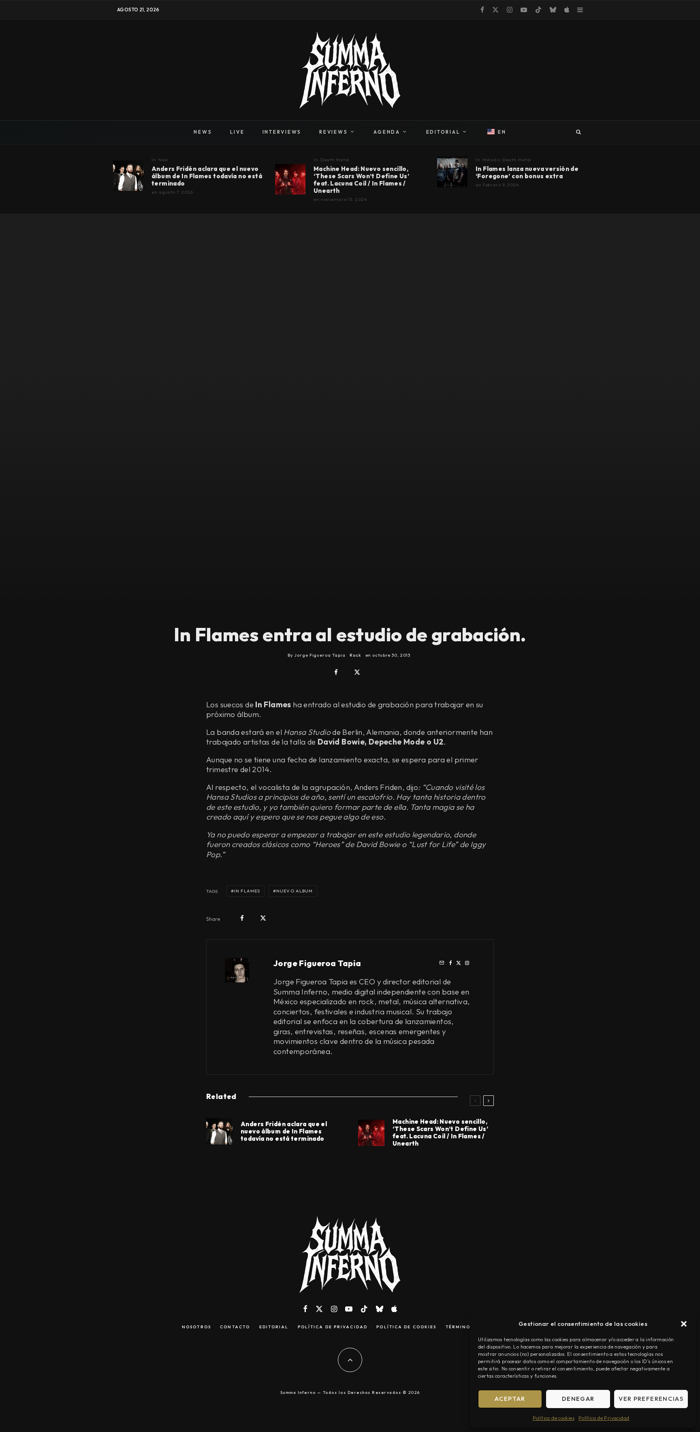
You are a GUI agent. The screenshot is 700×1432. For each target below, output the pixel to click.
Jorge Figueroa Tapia (317, 963)
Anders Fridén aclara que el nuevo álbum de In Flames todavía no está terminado (207, 176)
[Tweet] (357, 672)
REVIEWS (333, 132)
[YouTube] (523, 9)
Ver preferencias (651, 1398)
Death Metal (335, 159)
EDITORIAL (443, 132)
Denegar (578, 1398)
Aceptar (510, 1398)
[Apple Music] (566, 9)
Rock (355, 655)
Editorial (274, 1327)
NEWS (203, 132)
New (163, 159)
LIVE (237, 132)
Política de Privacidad (603, 1418)
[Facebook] (482, 9)
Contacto (235, 1327)
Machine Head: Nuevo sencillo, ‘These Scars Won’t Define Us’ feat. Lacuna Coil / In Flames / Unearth (361, 179)
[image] (128, 175)
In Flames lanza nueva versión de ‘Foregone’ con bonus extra (527, 172)
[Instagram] (509, 9)
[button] (684, 1324)
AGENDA (386, 132)
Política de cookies (553, 1418)
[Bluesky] (553, 9)
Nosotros (196, 1327)
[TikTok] (538, 9)
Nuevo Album (294, 891)
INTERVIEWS (282, 132)
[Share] (336, 672)
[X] (495, 9)
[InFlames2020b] (452, 172)
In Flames (247, 891)
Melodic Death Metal (507, 159)
